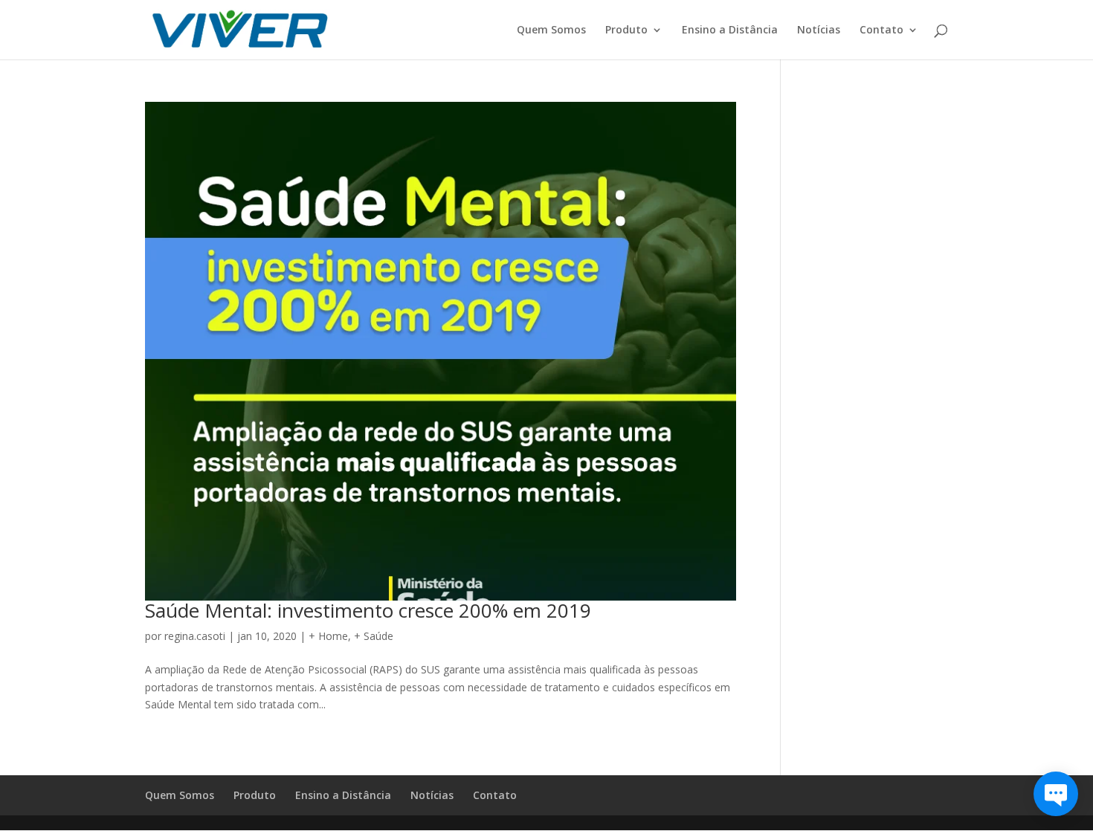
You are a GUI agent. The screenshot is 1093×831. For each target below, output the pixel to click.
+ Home (328, 636)
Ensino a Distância (730, 30)
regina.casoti (194, 636)
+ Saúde (373, 636)
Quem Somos (551, 30)
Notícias (818, 30)
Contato (881, 30)
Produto (626, 30)
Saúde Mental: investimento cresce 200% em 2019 (368, 610)
